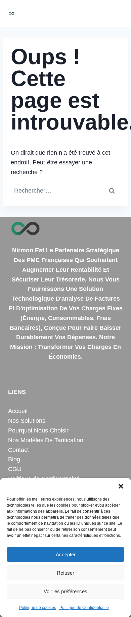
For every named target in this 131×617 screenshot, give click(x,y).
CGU (14, 469)
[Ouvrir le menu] (117, 13)
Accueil (18, 411)
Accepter (66, 554)
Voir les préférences (65, 591)
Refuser (65, 573)
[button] (121, 486)
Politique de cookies (37, 607)
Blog (14, 459)
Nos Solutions (26, 420)
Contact (18, 450)
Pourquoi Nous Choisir (38, 430)
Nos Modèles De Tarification (45, 440)
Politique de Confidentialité (84, 607)
